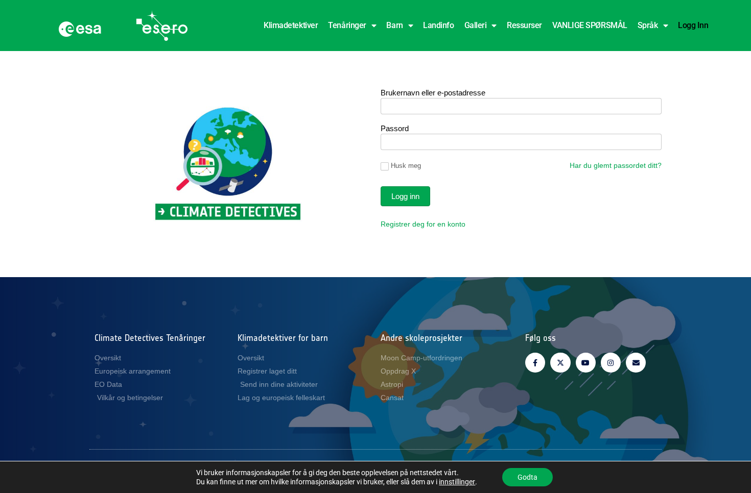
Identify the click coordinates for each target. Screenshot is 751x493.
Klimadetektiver (291, 25)
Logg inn (693, 25)
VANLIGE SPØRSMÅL (589, 25)
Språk (648, 25)
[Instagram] (611, 363)
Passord (395, 129)
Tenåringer (347, 25)
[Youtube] (586, 363)
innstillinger (457, 482)
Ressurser (524, 25)
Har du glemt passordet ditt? (616, 165)
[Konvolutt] (636, 363)
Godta (527, 477)
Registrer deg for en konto (423, 224)
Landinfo (438, 25)
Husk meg (406, 165)
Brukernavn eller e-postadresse (433, 93)
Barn (394, 25)
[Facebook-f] (535, 363)
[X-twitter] (560, 363)
